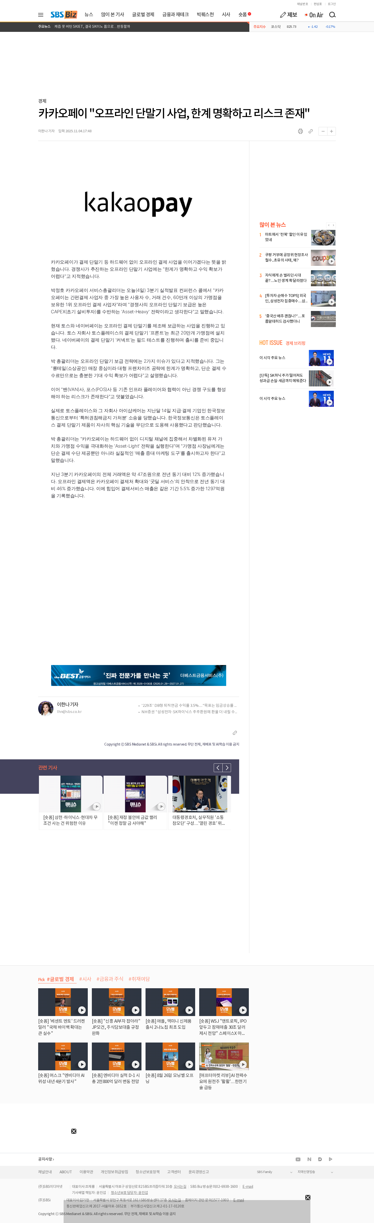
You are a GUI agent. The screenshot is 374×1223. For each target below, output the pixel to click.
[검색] (332, 14)
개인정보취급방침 (114, 1172)
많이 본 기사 (112, 15)
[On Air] (313, 14)
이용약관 (86, 1172)
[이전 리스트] (218, 767)
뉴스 (88, 15)
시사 (226, 15)
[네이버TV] (330, 1159)
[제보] (288, 14)
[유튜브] (298, 1159)
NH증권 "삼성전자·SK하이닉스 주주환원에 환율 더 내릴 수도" (190, 712)
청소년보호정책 (148, 1172)
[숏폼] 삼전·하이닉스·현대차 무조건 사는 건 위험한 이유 (95, 27)
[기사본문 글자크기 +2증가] (331, 131)
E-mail (247, 1187)
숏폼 (241, 13)
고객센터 (174, 1172)
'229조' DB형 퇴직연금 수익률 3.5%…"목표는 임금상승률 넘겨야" (190, 706)
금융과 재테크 (175, 15)
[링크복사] (310, 131)
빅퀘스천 (205, 15)
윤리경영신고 (199, 1172)
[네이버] (309, 1159)
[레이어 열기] (42, 14)
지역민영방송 (306, 1172)
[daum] (320, 1159)
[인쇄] (300, 131)
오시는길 (180, 1187)
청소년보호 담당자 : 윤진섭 (129, 1193)
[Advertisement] (38, 1166)
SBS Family (264, 1172)
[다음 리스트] (226, 767)
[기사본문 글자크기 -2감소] (323, 131)
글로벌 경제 (143, 15)
